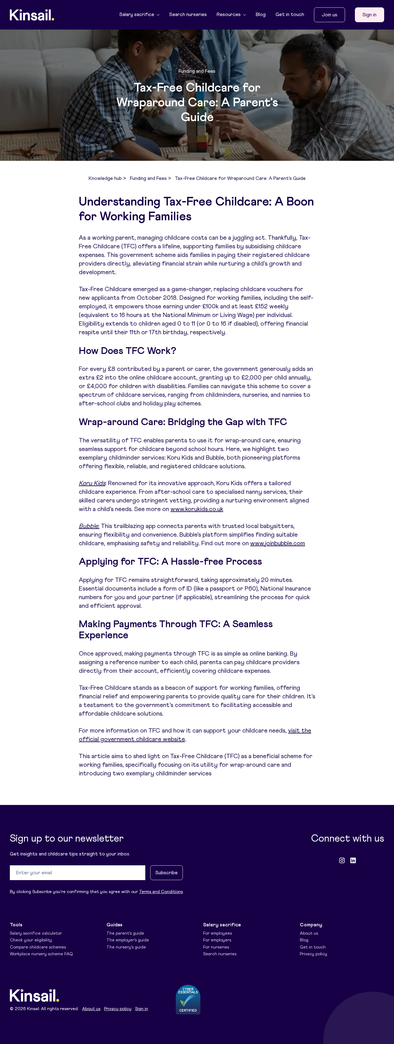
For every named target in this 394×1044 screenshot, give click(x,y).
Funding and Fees (197, 71)
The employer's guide (128, 940)
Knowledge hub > (107, 178)
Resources (229, 14)
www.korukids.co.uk (197, 509)
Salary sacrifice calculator (36, 933)
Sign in (369, 14)
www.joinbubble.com (277, 543)
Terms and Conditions (161, 892)
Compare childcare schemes (38, 947)
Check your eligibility (31, 940)
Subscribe (166, 872)
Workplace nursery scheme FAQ (41, 954)
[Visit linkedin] (353, 860)
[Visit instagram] (342, 860)
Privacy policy (313, 954)
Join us (329, 14)
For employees (217, 933)
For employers (217, 940)
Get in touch (289, 14)
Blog (261, 14)
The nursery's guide (126, 947)
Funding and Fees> (150, 178)
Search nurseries (188, 14)
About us (309, 933)
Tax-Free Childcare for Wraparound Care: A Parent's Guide (240, 178)
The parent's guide (125, 933)
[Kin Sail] (32, 15)
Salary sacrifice (136, 14)
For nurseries (216, 947)
